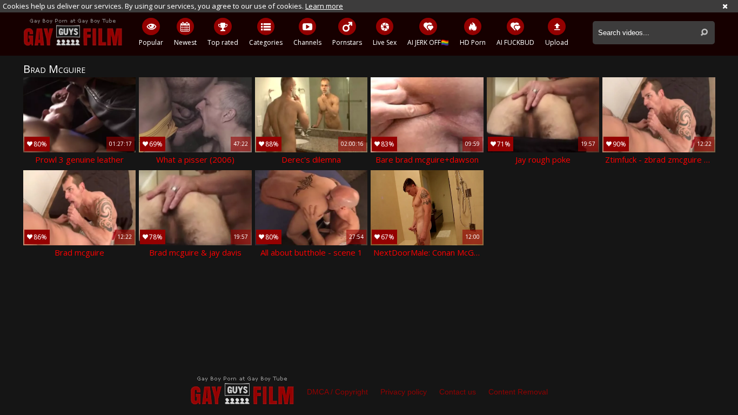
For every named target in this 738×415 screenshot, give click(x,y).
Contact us (457, 391)
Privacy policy (403, 391)
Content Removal (518, 391)
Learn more (324, 6)
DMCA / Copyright (337, 391)
